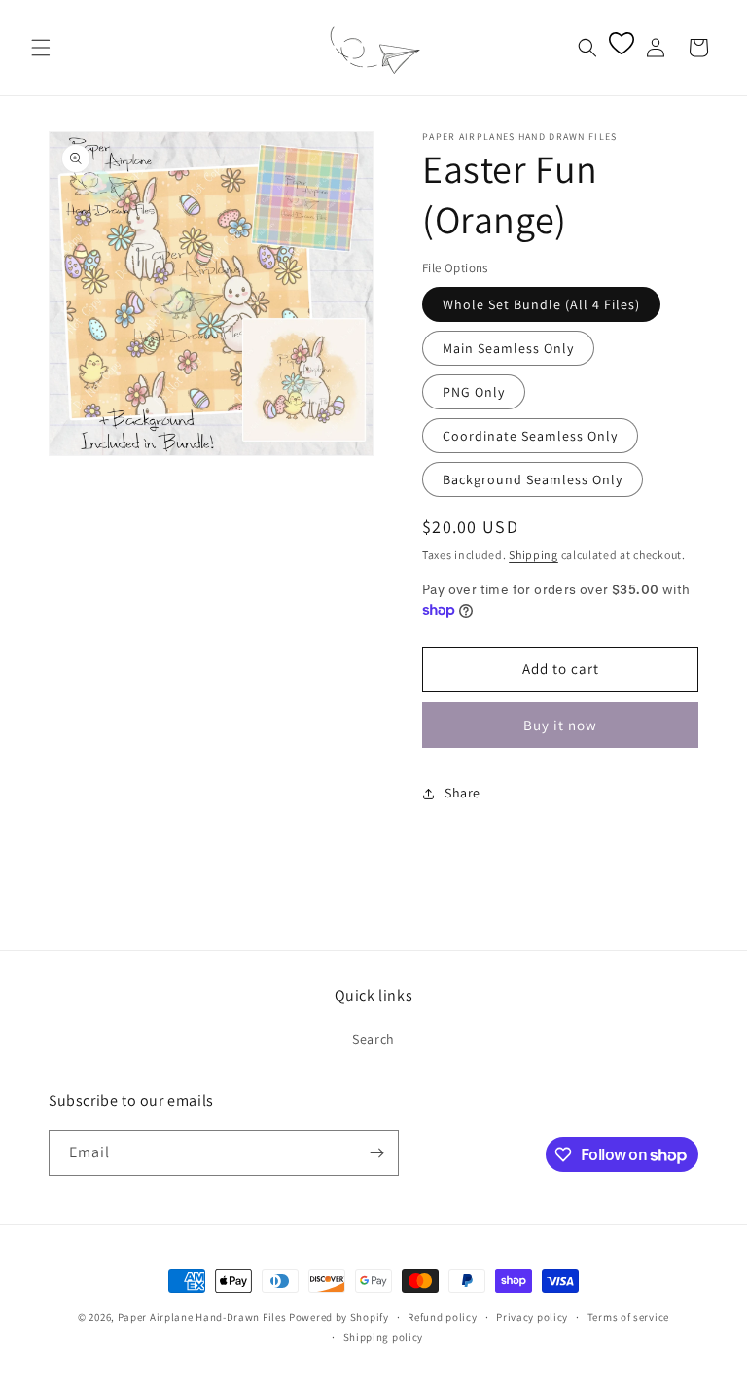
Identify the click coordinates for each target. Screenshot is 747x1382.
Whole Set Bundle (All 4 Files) (541, 304)
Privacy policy (532, 1317)
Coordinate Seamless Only (530, 435)
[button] (40, 47)
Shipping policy (383, 1337)
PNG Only (474, 392)
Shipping (533, 555)
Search (373, 1038)
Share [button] (462, 792)
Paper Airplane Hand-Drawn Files (202, 1317)
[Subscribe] (376, 1153)
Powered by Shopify (339, 1317)
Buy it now (560, 725)
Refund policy (442, 1317)
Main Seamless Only (508, 348)
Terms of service (628, 1317)
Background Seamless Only (532, 479)
